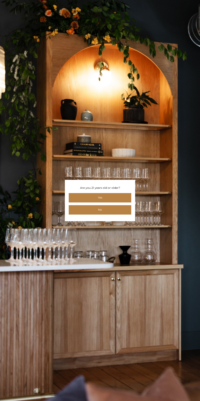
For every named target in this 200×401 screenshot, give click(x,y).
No (100, 209)
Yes (100, 197)
